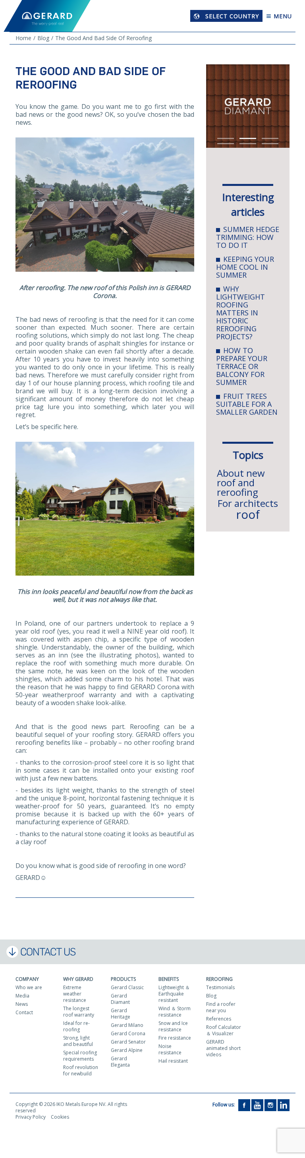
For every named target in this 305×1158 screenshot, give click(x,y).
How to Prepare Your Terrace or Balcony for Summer (241, 366)
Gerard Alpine (127, 1050)
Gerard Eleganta (120, 1061)
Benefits (168, 979)
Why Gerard (78, 979)
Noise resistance (169, 1049)
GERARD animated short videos (223, 1048)
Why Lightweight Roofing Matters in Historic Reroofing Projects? (240, 312)
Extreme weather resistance (74, 993)
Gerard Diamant (120, 998)
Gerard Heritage (120, 1013)
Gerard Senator (128, 1041)
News (21, 1004)
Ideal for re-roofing (76, 1026)
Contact (24, 1012)
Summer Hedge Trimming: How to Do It (247, 237)
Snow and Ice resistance (173, 1026)
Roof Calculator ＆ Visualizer (223, 1030)
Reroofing (219, 979)
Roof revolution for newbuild (80, 1070)
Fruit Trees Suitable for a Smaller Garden (247, 404)
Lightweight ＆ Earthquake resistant (174, 993)
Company (27, 979)
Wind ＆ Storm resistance (174, 1011)
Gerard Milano (127, 1025)
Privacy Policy (30, 1117)
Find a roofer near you (221, 1007)
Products (123, 979)
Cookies (60, 1117)
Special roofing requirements (80, 1055)
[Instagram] (270, 1105)
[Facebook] (244, 1105)
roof (248, 514)
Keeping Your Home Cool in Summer (245, 267)
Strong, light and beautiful (78, 1041)
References (218, 1018)
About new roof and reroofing (241, 482)
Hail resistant (173, 1060)
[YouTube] (257, 1105)
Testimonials (220, 987)
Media (22, 995)
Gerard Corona (128, 1033)
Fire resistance (174, 1037)
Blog (211, 995)
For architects (248, 503)
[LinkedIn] (284, 1105)
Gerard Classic (127, 987)
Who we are (28, 987)
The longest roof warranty (78, 1011)
